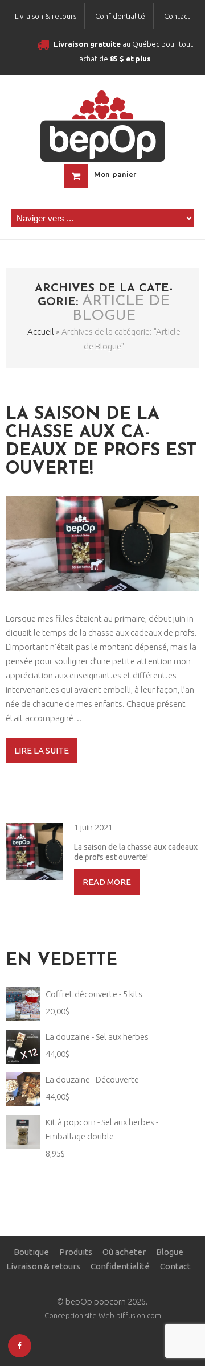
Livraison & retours (45, 16)
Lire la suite (41, 750)
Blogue (169, 1252)
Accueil (40, 331)
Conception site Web (79, 1315)
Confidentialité (120, 16)
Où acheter (124, 1252)
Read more (107, 882)
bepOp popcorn (95, 1301)
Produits (75, 1252)
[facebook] (19, 1345)
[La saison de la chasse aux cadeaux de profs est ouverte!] (102, 543)
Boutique (31, 1252)
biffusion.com (138, 1315)
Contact (177, 16)
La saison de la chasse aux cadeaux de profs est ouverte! (101, 442)
